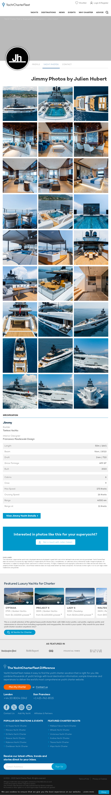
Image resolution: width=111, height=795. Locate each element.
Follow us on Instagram (21, 707)
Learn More (88, 792)
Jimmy (7, 422)
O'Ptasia (11, 607)
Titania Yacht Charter (59, 742)
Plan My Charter (17, 686)
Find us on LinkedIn (29, 707)
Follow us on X (14, 707)
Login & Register (101, 3)
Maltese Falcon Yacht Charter (63, 726)
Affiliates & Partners (43, 713)
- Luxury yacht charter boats (16, 5)
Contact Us (9, 713)
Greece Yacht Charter (15, 738)
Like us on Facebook (6, 707)
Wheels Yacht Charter (60, 730)
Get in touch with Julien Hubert (57, 542)
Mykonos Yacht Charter (16, 742)
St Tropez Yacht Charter (16, 726)
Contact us (42, 687)
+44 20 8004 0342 (15, 698)
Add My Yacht (24, 713)
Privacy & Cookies (100, 779)
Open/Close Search (107, 12)
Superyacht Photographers (34, 19)
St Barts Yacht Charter (16, 734)
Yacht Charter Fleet (12, 19)
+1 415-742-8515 (43, 698)
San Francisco (41, 694)
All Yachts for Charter (21, 632)
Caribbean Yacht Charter (17, 746)
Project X (42, 607)
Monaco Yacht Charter (16, 730)
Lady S (71, 607)
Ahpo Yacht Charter (59, 746)
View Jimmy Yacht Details (21, 515)
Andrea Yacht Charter (60, 738)
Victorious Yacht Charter (61, 734)
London (8, 694)
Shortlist (82, 3)
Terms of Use (84, 779)
